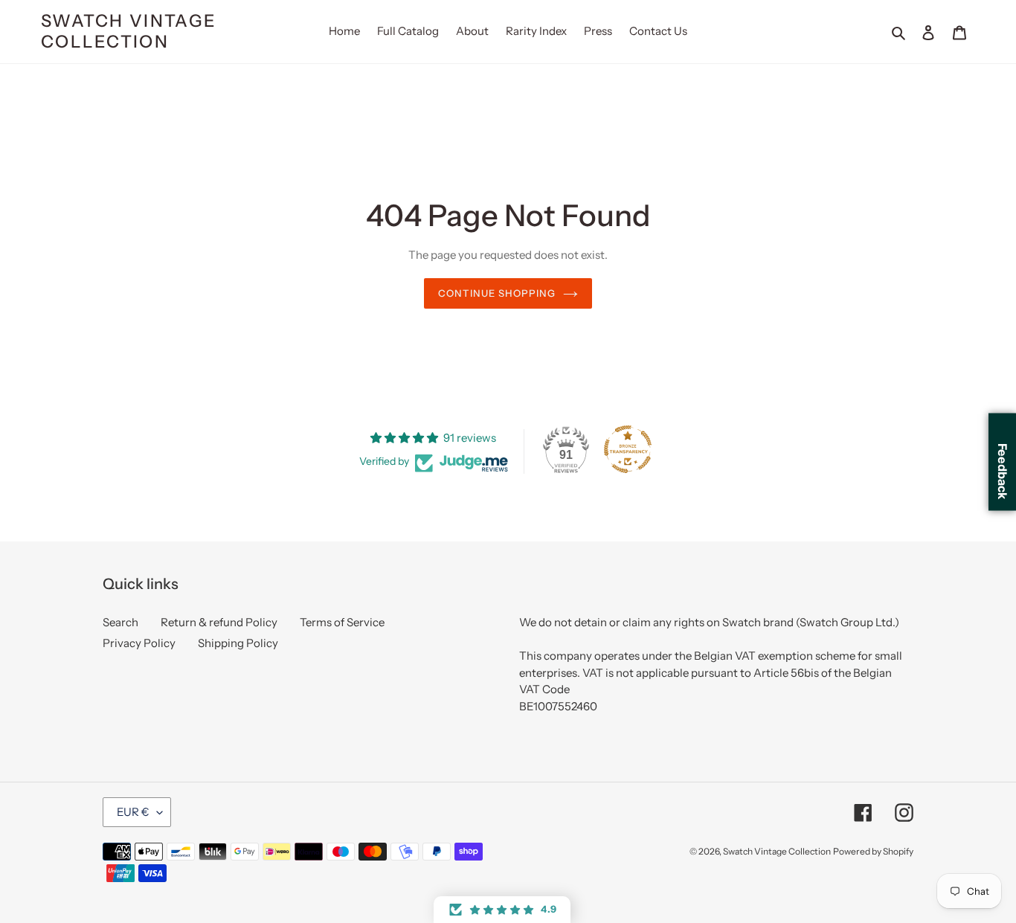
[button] (502, 909)
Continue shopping (497, 293)
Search (120, 622)
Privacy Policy (139, 643)
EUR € (133, 812)
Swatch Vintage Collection (128, 31)
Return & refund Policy (219, 622)
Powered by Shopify (873, 851)
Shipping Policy (238, 643)
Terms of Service (342, 622)
